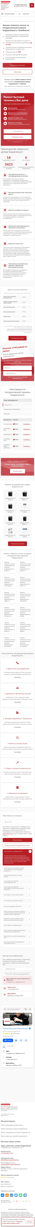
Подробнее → (27, 424)
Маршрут (9, 1040)
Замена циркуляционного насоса (11, 321)
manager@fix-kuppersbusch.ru (10, 1164)
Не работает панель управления (7, 446)
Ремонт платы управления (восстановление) (9, 297)
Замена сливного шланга (9, 311)
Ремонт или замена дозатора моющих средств (10, 302)
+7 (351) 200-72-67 (21, 5)
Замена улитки (7, 316)
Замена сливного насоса (9, 307)
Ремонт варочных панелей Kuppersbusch (14, 1136)
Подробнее (17, 677)
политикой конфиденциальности (19, 377)
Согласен (29, 1222)
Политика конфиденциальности (17, 1209)
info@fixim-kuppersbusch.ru (10, 1160)
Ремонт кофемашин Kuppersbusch (12, 1125)
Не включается (7, 434)
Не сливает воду (8, 424)
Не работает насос (7, 439)
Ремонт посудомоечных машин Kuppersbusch (15, 1132)
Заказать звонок (17, 471)
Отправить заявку (17, 137)
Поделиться (2, 1195)
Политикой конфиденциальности (21, 974)
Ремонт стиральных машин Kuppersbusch (14, 1129)
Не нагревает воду (7, 429)
